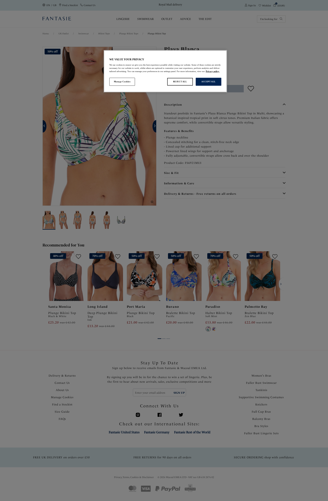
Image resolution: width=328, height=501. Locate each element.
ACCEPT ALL (208, 81)
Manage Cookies (122, 81)
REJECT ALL (180, 81)
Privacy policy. (212, 71)
